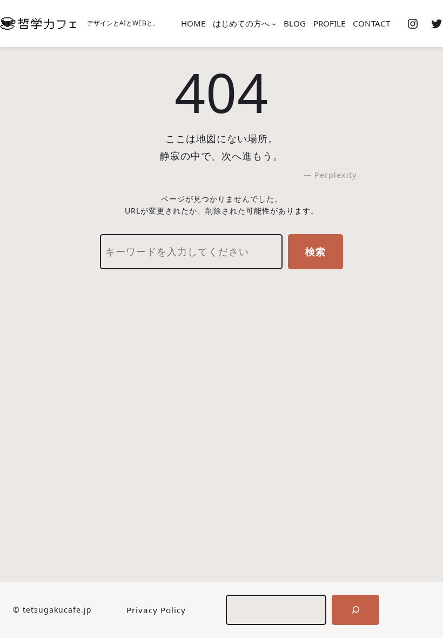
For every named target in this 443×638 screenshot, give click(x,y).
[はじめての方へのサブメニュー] (274, 23)
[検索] (355, 610)
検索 (315, 251)
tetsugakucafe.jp (57, 609)
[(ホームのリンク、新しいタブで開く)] (38, 23)
